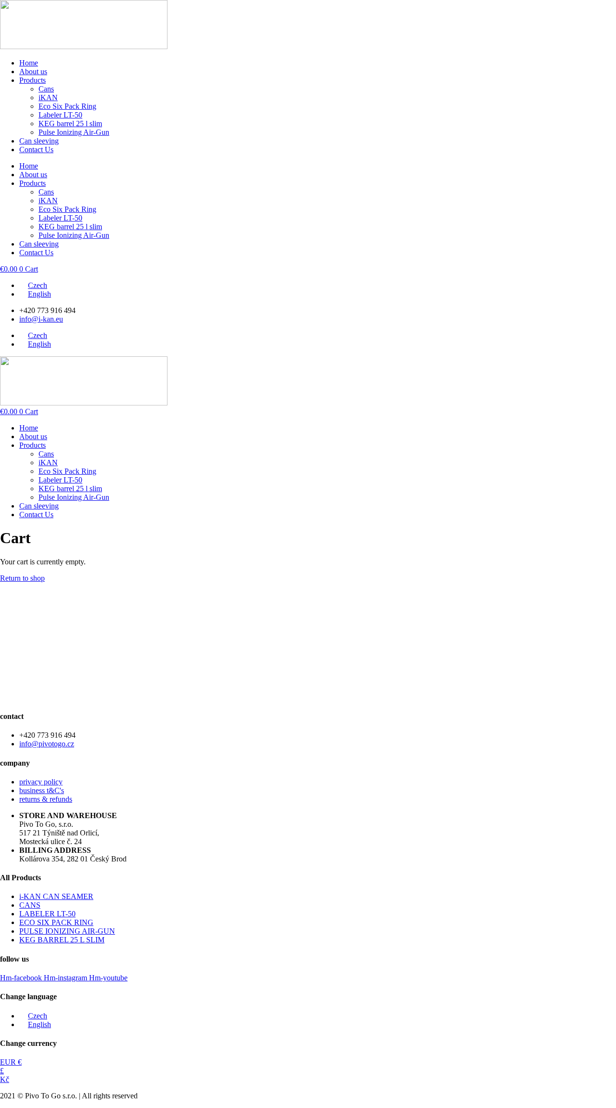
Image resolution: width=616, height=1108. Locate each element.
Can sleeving (39, 141)
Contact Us (36, 149)
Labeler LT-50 (60, 115)
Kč (4, 1079)
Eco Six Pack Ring (67, 106)
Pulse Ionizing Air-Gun (73, 132)
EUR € (11, 1062)
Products (32, 80)
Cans (46, 89)
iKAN (48, 97)
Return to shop (22, 578)
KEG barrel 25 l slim (70, 123)
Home (28, 63)
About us (33, 71)
